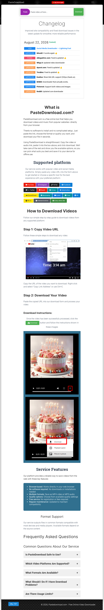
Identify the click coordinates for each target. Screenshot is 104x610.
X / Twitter (31, 190)
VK (77, 195)
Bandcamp (46, 195)
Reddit (42, 190)
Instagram (43, 185)
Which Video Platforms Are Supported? (47, 563)
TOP (14, 604)
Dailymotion (65, 190)
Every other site (59, 201)
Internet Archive (42, 201)
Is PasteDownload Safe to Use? (43, 554)
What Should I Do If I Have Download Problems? (46, 583)
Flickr (68, 195)
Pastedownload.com (58, 604)
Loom (58, 195)
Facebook (66, 185)
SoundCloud (32, 195)
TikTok (55, 185)
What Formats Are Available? (41, 572)
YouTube (30, 185)
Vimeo (53, 190)
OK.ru (29, 201)
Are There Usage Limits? (39, 593)
